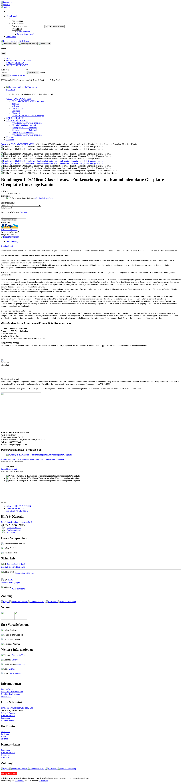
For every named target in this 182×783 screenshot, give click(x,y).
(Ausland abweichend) (44, 198)
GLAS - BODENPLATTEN (18, 60)
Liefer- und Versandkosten (12, 692)
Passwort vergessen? (25, 34)
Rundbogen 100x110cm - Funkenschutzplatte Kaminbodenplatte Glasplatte (32, 459)
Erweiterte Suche (17, 75)
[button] (2, 152)
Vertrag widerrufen (9, 773)
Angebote (20, 664)
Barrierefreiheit (15, 673)
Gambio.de (19, 781)
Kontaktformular (14, 530)
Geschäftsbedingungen (10, 694)
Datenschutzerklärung (24, 573)
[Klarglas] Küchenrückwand (24, 125)
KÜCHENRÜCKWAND (17, 65)
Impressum (11, 532)
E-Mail (15, 23)
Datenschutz (6, 696)
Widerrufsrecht (18, 589)
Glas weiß (16, 113)
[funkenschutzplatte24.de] (15, 41)
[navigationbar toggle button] (9, 43)
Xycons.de (43, 781)
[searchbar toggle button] (44, 43)
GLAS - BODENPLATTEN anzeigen (28, 101)
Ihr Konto (5, 734)
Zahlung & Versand (20, 655)
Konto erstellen (23, 32)
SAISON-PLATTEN (15, 63)
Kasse (3, 736)
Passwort (15, 26)
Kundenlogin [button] (12, 16)
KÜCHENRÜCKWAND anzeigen (27, 123)
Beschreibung (12, 241)
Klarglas (15, 103)
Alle (8, 58)
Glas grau (16, 111)
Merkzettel (11, 36)
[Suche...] (32, 72)
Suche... (43, 72)
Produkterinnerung (9, 469)
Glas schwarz (17, 108)
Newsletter (5, 755)
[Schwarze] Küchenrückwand (24, 130)
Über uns (10, 137)
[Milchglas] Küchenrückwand (24, 128)
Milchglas (16, 106)
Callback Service (14, 527)
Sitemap (12, 669)
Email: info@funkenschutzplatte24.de (17, 522)
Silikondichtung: (8, 203)
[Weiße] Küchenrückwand (23, 132)
